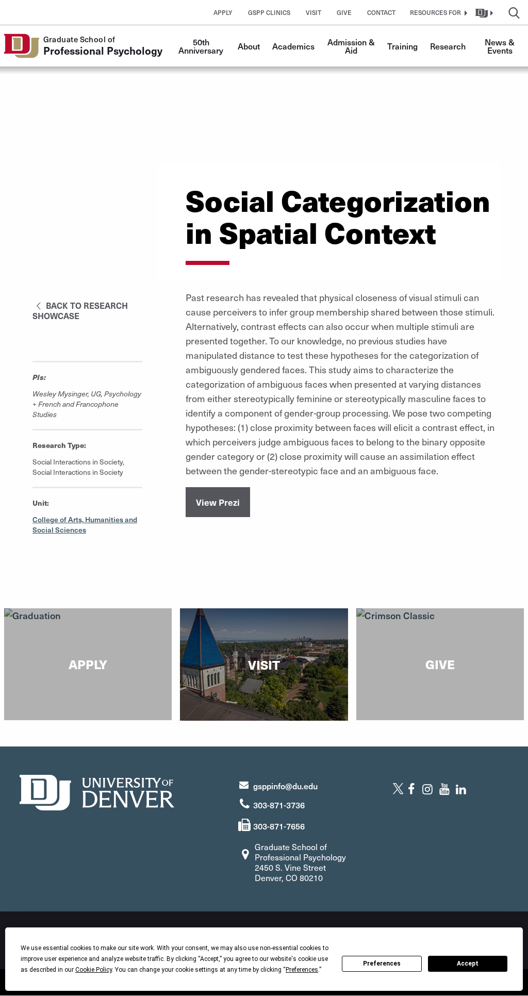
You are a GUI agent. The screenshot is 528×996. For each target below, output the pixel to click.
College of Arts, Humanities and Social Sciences (84, 524)
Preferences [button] (302, 969)
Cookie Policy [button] (93, 969)
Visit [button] (313, 12)
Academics (293, 46)
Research (448, 46)
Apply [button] (223, 12)
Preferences (382, 963)
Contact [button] (381, 12)
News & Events (501, 46)
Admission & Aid (352, 46)
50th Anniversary (200, 46)
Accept (467, 963)
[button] (437, 12)
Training (402, 46)
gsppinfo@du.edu (285, 785)
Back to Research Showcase (80, 310)
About (249, 46)
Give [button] (344, 12)
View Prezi (218, 502)
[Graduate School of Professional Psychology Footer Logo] (97, 791)
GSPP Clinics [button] (269, 12)
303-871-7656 (279, 826)
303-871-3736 (279, 804)
